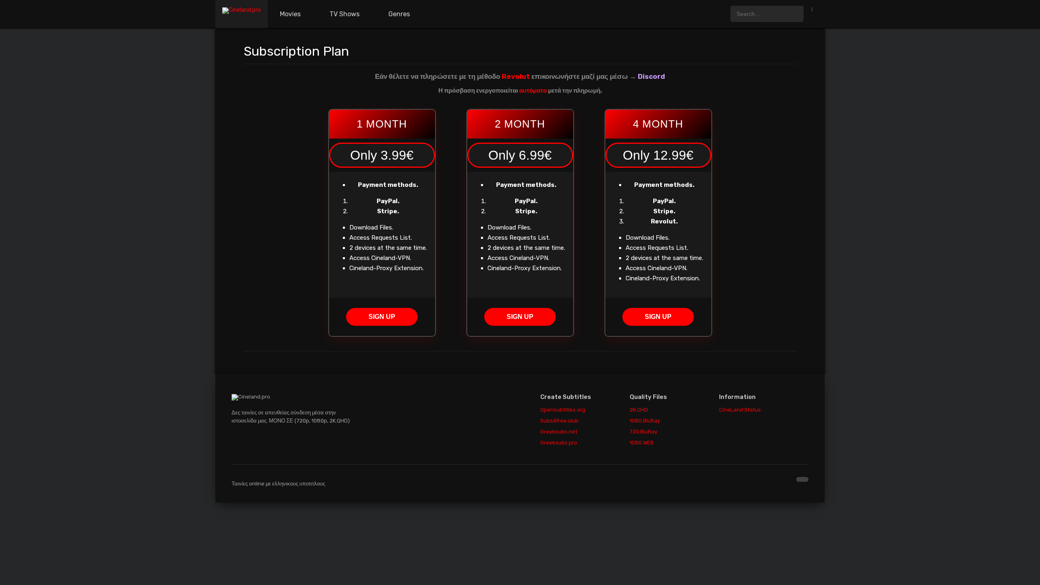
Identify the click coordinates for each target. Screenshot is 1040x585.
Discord (651, 76)
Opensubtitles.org (562, 410)
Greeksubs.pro (558, 443)
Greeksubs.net (558, 432)
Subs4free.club (559, 421)
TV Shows (344, 14)
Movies (290, 14)
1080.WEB (642, 443)
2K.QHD (639, 410)
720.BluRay (643, 432)
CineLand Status (740, 410)
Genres (399, 14)
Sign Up (381, 316)
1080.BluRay (645, 421)
